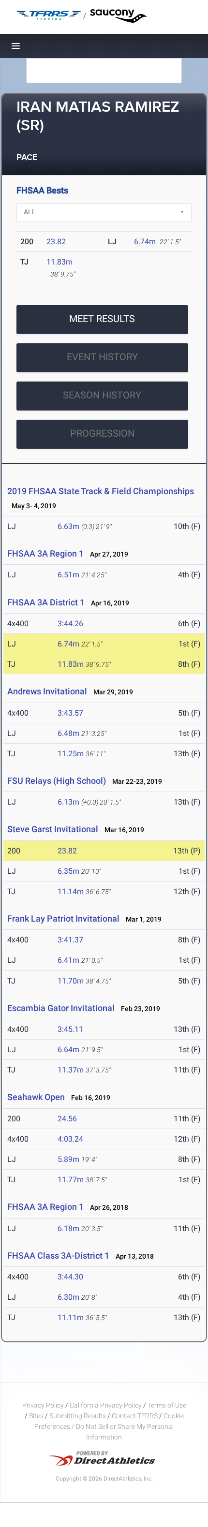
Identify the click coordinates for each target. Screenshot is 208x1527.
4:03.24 (70, 1139)
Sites (36, 1416)
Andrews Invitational (47, 691)
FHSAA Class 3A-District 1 (58, 1255)
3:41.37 (70, 939)
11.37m (71, 1069)
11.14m (71, 891)
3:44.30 (70, 1276)
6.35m (68, 871)
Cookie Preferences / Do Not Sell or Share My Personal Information (109, 1426)
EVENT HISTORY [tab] (102, 357)
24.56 (67, 1118)
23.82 (56, 241)
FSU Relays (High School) (56, 781)
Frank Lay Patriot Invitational (63, 918)
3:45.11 (70, 1029)
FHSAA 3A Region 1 (45, 553)
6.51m (68, 574)
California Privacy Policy (106, 1405)
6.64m (68, 1049)
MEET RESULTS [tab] (102, 318)
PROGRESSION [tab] (102, 433)
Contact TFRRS (135, 1416)
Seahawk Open (36, 1097)
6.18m (68, 1228)
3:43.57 (70, 713)
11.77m (71, 1179)
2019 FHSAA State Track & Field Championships (100, 491)
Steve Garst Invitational (52, 829)
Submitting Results (77, 1416)
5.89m (68, 1159)
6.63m (68, 526)
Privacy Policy (43, 1405)
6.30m (68, 1297)
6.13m (68, 802)
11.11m (71, 1317)
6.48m (68, 733)
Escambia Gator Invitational (61, 1008)
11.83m (59, 261)
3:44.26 (70, 623)
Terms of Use (167, 1405)
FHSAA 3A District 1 (46, 602)
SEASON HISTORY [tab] (102, 395)
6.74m (145, 241)
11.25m (71, 753)
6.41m (68, 960)
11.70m (71, 980)
